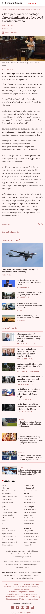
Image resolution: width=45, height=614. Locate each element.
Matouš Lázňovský (30, 371)
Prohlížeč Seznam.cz (15, 594)
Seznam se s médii (11, 596)
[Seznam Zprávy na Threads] (27, 607)
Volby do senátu (7, 499)
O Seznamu (18, 584)
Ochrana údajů (34, 587)
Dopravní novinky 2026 (31, 536)
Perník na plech (29, 524)
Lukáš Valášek (28, 344)
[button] (22, 48)
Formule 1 (5, 521)
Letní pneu (19, 575)
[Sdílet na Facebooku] (39, 224)
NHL (3, 524)
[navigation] (2, 3)
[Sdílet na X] (42, 224)
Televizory (37, 575)
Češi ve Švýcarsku (7, 539)
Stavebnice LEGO (36, 572)
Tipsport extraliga (7, 515)
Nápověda (35, 584)
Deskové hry (28, 575)
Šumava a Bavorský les (9, 536)
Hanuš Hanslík (9, 25)
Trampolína (36, 562)
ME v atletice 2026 (8, 518)
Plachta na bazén (25, 562)
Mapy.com (21, 551)
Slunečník (9, 565)
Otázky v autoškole (30, 542)
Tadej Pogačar (28, 497)
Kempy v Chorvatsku (8, 531)
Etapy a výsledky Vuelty (31, 491)
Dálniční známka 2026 (31, 534)
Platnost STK (28, 545)
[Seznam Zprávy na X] (17, 607)
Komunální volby (7, 502)
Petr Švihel (27, 399)
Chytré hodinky (16, 578)
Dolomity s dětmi (7, 545)
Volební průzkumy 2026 (9, 491)
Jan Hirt (26, 494)
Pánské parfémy (27, 578)
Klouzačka (17, 565)
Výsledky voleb (6, 494)
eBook (7, 32)
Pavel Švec (27, 412)
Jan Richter (27, 384)
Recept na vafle (29, 521)
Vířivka (26, 567)
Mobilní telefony (24, 572)
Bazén (17, 562)
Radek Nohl (27, 359)
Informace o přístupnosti (21, 589)
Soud (18, 232)
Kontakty (7, 587)
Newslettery (35, 596)
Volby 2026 (5, 488)
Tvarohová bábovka (30, 518)
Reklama (23, 587)
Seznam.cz (32, 3)
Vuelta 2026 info (29, 488)
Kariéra (27, 584)
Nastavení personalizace (28, 599)
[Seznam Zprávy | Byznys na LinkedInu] (32, 607)
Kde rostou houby (16, 554)
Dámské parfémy (9, 575)
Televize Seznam (30, 594)
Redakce (16, 587)
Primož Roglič (28, 499)
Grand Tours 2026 (29, 502)
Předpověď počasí (32, 551)
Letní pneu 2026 (29, 531)
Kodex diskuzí (24, 596)
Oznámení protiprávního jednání (22, 592)
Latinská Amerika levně (9, 542)
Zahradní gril (19, 567)
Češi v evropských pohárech (22, 557)
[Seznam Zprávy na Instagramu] (22, 607)
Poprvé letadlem (7, 534)
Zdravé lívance (28, 515)
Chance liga (5, 509)
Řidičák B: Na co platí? (31, 539)
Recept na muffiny (30, 512)
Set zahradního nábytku (29, 565)
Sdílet (15, 32)
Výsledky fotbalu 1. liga (9, 512)
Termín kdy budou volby (9, 497)
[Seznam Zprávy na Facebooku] (12, 607)
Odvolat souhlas (12, 599)
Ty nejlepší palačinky (30, 509)
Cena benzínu (28, 554)
